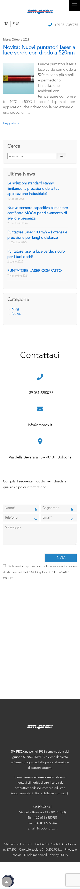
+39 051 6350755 (66, 25)
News (16, 314)
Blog (15, 309)
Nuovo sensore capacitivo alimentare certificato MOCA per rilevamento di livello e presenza (37, 213)
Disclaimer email (35, 855)
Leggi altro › (11, 123)
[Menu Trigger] (74, 5)
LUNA (63, 855)
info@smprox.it (40, 425)
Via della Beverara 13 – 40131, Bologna (40, 457)
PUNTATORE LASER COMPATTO (34, 271)
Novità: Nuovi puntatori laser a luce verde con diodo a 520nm (39, 50)
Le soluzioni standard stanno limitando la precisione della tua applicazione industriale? (33, 188)
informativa (53, 566)
